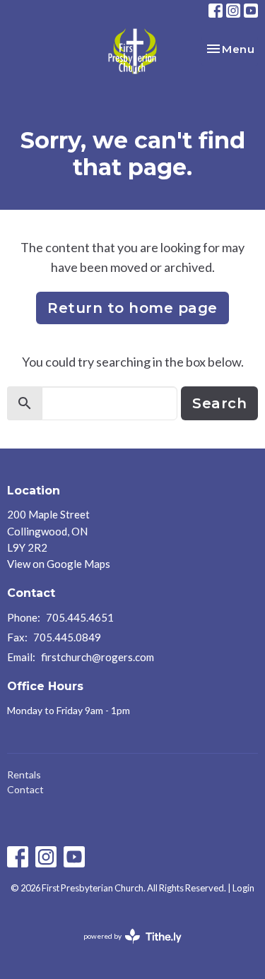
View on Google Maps (58, 563)
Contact (25, 789)
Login (243, 888)
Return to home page (132, 307)
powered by (125, 948)
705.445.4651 (80, 617)
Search (219, 403)
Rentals (24, 775)
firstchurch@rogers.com (97, 657)
